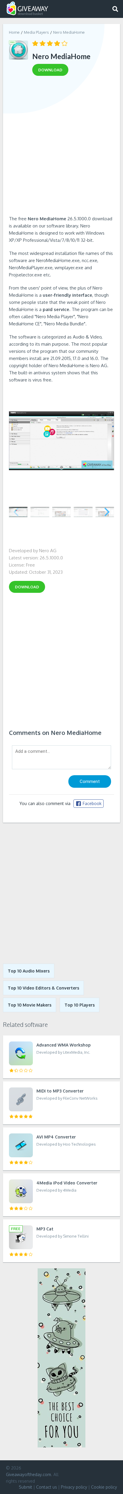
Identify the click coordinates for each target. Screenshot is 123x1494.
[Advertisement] (61, 147)
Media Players (36, 32)
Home (14, 32)
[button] (107, 511)
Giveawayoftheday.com (28, 1474)
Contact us (46, 1487)
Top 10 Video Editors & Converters (43, 987)
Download (27, 586)
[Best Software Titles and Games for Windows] (61, 893)
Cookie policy (104, 1487)
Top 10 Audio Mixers (29, 970)
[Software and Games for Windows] (27, 8)
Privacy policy (74, 1487)
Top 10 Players (79, 1004)
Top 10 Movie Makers (29, 1004)
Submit (25, 1487)
